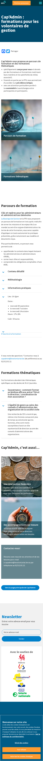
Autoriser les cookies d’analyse (21, 756)
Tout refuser (21, 750)
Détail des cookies (21, 743)
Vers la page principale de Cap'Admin (20, 587)
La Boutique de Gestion (10, 218)
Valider (21, 639)
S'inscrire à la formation (11, 334)
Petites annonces (21, 3)
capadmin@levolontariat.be (12, 358)
